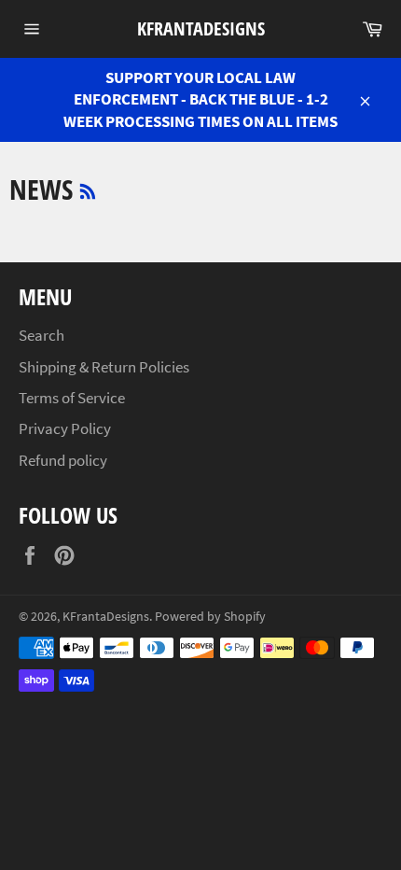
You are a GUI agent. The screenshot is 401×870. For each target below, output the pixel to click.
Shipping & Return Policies (104, 367)
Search (41, 335)
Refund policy (63, 460)
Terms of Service (72, 397)
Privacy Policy (65, 428)
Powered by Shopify (210, 616)
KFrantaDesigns (201, 28)
